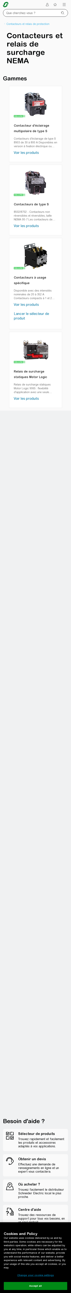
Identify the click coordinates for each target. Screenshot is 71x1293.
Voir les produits (26, 153)
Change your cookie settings (35, 1275)
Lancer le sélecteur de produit (31, 316)
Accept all (35, 1285)
